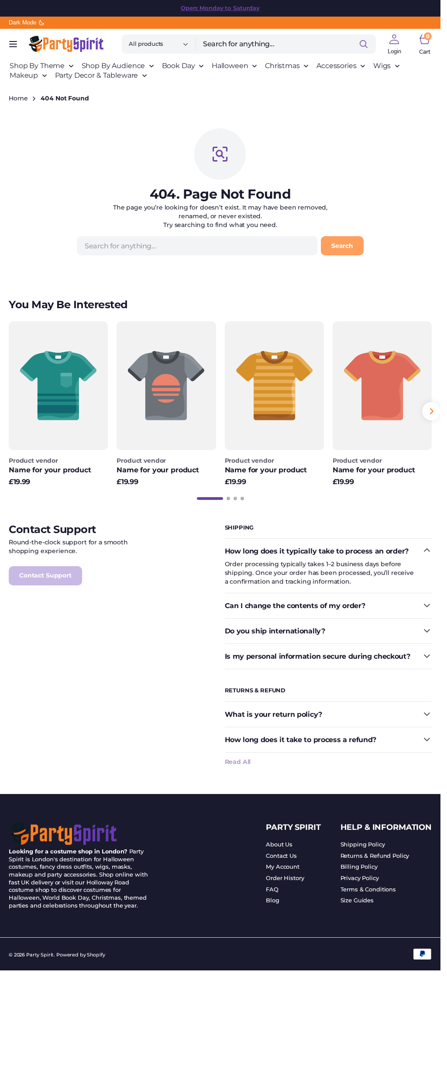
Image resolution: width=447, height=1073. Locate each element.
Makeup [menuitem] (24, 75)
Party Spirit (40, 955)
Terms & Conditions (368, 889)
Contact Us (281, 856)
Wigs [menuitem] (382, 66)
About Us (279, 844)
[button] (13, 44)
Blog (272, 900)
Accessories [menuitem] (336, 66)
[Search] (363, 44)
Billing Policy (359, 866)
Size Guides (357, 900)
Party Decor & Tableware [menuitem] (96, 75)
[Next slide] (431, 411)
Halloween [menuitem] (230, 66)
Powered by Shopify (80, 955)
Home (18, 98)
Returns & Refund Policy (374, 856)
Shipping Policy (362, 844)
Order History (285, 878)
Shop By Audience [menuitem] (113, 66)
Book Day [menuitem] (178, 66)
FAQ (272, 889)
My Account (282, 866)
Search (342, 246)
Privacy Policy (359, 878)
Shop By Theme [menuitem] (37, 66)
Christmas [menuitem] (282, 66)
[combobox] (286, 44)
